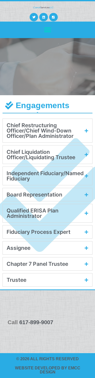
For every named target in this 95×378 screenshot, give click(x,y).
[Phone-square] (53, 17)
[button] (47, 30)
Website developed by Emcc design (47, 370)
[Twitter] (34, 17)
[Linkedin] (43, 17)
